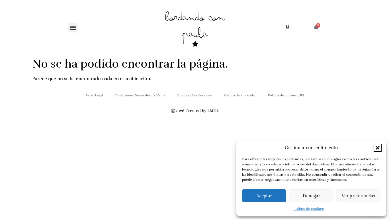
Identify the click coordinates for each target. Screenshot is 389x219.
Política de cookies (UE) (286, 95)
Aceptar (264, 195)
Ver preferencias (358, 195)
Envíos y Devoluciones (194, 95)
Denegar (311, 195)
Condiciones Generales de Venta (139, 95)
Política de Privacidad (240, 95)
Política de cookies (308, 209)
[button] (377, 148)
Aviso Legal (94, 95)
